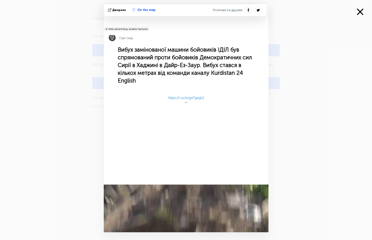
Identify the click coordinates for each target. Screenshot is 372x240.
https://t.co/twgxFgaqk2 (186, 97)
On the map (146, 10)
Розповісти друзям (228, 10)
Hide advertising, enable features (128, 29)
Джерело (119, 10)
